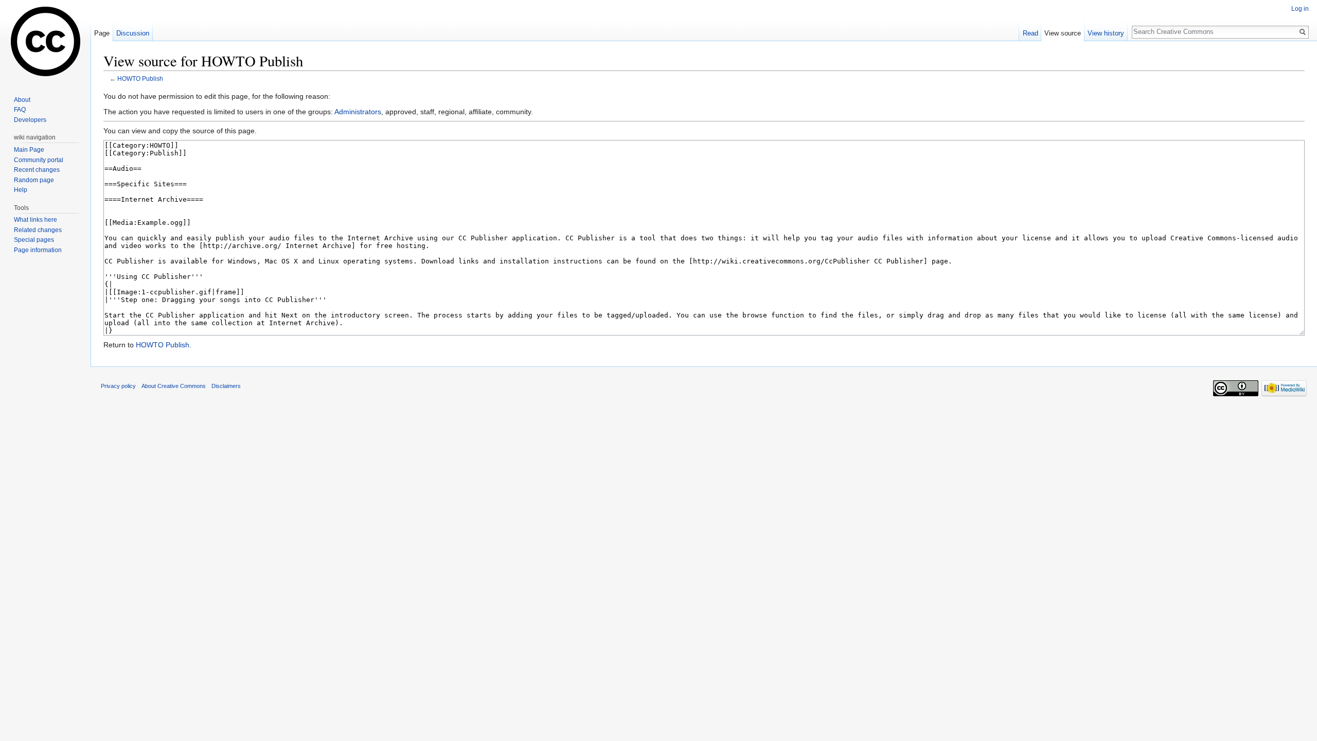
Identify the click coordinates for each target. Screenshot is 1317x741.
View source (1062, 33)
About (22, 99)
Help (20, 189)
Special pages (34, 239)
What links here (35, 219)
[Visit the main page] (45, 41)
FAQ (20, 109)
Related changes (38, 230)
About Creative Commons (173, 386)
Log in (1300, 8)
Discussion (132, 33)
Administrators (357, 112)
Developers (30, 119)
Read (1030, 33)
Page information (38, 250)
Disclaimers (226, 386)
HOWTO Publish (140, 78)
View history (1106, 33)
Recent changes (37, 169)
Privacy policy (118, 386)
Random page (34, 180)
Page (102, 33)
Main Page (29, 149)
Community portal (38, 160)
